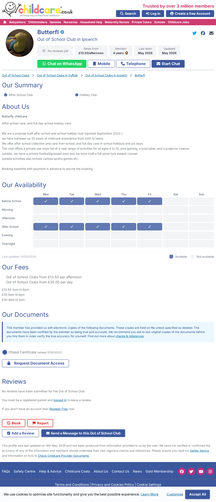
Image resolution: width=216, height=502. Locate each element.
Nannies (55, 22)
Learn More (149, 494)
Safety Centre (24, 471)
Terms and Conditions (72, 484)
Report (42, 423)
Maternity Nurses (117, 22)
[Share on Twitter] (195, 33)
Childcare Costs (77, 471)
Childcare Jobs (178, 22)
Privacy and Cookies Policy (113, 484)
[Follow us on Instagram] (210, 471)
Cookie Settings (149, 484)
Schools (159, 22)
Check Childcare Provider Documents (63, 455)
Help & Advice (50, 471)
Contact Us (120, 471)
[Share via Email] (211, 33)
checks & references (130, 336)
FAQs (6, 471)
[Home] (5, 22)
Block (16, 423)
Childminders (37, 22)
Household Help (91, 22)
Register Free (58, 409)
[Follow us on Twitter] (191, 471)
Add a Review (22, 433)
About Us (101, 471)
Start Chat (170, 63)
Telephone (135, 63)
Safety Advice (199, 450)
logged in (60, 400)
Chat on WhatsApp (64, 63)
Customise (175, 494)
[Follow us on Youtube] (201, 471)
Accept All (197, 494)
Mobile (103, 63)
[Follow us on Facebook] (182, 471)
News (137, 471)
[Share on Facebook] (203, 33)
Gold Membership (159, 471)
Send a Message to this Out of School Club (85, 433)
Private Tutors (142, 22)
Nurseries (71, 22)
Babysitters (17, 22)
